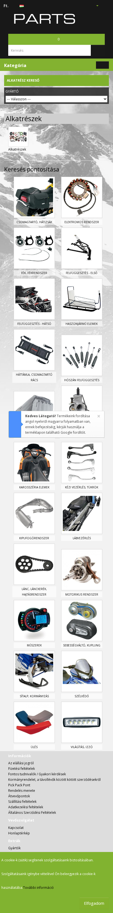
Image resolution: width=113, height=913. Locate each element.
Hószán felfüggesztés (81, 380)
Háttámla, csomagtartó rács (34, 377)
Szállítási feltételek (22, 801)
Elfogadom (94, 903)
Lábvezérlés (82, 538)
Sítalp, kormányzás (34, 696)
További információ (38, 887)
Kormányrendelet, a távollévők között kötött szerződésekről (54, 779)
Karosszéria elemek (34, 487)
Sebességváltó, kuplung (81, 645)
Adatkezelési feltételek (25, 807)
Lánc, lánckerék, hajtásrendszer (34, 591)
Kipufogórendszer (34, 538)
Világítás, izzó (82, 747)
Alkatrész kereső (23, 80)
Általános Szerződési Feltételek (32, 812)
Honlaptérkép (19, 833)
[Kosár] (103, 5)
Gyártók (14, 848)
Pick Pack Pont (19, 785)
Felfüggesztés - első (81, 273)
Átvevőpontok (19, 796)
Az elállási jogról (21, 763)
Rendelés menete (21, 790)
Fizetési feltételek (21, 768)
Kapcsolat (16, 827)
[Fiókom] (95, 5)
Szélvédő (82, 696)
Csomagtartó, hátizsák (34, 222)
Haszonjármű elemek (82, 324)
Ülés (34, 747)
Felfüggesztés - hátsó (34, 324)
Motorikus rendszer (81, 594)
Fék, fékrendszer (34, 273)
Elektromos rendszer (81, 222)
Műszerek (34, 645)
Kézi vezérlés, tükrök (81, 487)
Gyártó (12, 91)
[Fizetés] (110, 5)
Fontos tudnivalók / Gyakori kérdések (37, 774)
